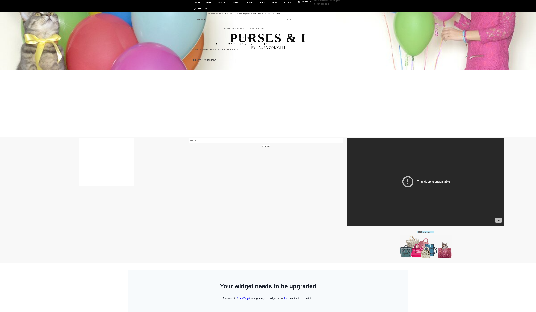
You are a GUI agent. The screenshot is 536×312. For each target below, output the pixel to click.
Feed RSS (202, 9)
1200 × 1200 (234, 14)
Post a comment (200, 49)
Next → (291, 19)
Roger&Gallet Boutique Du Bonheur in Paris (261, 14)
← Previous (199, 19)
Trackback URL (233, 49)
